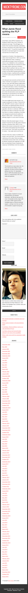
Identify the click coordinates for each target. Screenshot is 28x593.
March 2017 (5, 475)
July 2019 (4, 412)
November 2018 (6, 430)
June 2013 (4, 565)
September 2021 (6, 356)
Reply (6, 179)
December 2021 (6, 351)
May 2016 (4, 497)
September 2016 (6, 488)
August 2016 (5, 491)
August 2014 (5, 545)
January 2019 (5, 425)
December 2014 (6, 536)
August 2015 (5, 518)
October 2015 (5, 513)
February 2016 (5, 504)
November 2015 (6, 511)
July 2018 (4, 439)
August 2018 (5, 437)
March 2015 (5, 529)
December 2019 (6, 401)
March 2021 (5, 369)
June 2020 (4, 387)
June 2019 (4, 414)
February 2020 (5, 396)
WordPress (15, 590)
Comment (5, 224)
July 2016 (4, 493)
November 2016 (6, 484)
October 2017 (5, 459)
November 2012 (6, 572)
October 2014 (5, 540)
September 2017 (6, 461)
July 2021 (4, 360)
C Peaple (12, 187)
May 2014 (4, 552)
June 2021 (4, 362)
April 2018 (4, 446)
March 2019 (5, 421)
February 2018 (5, 450)
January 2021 (5, 374)
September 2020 (6, 380)
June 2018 (4, 441)
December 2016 (6, 482)
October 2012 (5, 574)
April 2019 (4, 419)
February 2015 (5, 531)
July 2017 (4, 466)
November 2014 (6, 538)
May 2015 (4, 524)
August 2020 (5, 383)
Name (4, 241)
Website (4, 255)
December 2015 (6, 509)
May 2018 (4, 443)
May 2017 (4, 470)
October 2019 (5, 405)
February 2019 (5, 423)
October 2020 (5, 378)
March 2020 (5, 394)
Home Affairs (12, 149)
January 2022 (5, 349)
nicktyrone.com (15, 6)
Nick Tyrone (11, 580)
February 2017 (5, 477)
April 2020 (4, 392)
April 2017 (4, 473)
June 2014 (4, 549)
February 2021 (5, 371)
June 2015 (4, 522)
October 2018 (5, 432)
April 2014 (4, 554)
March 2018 (5, 448)
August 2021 (5, 358)
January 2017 (5, 479)
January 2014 (5, 560)
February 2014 (5, 558)
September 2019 (6, 407)
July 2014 (4, 547)
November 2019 (6, 403)
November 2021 (6, 353)
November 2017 (6, 457)
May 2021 (4, 365)
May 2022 (4, 347)
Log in (19, 590)
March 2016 (5, 502)
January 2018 (5, 452)
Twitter (14, 310)
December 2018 (6, 428)
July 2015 (4, 520)
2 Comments (22, 37)
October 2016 (5, 486)
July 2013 (4, 563)
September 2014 (6, 542)
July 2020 (4, 385)
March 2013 (5, 570)
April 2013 (4, 567)
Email (4, 248)
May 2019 (4, 416)
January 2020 (5, 398)
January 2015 (5, 533)
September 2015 (6, 515)
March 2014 (5, 556)
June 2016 (4, 495)
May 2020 (4, 389)
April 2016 (4, 500)
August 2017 (5, 464)
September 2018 (6, 434)
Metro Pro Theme (15, 589)
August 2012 (5, 576)
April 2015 (4, 527)
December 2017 (6, 455)
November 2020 (6, 376)
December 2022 (6, 344)
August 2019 (5, 410)
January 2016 (5, 506)
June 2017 (4, 468)
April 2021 (4, 367)
